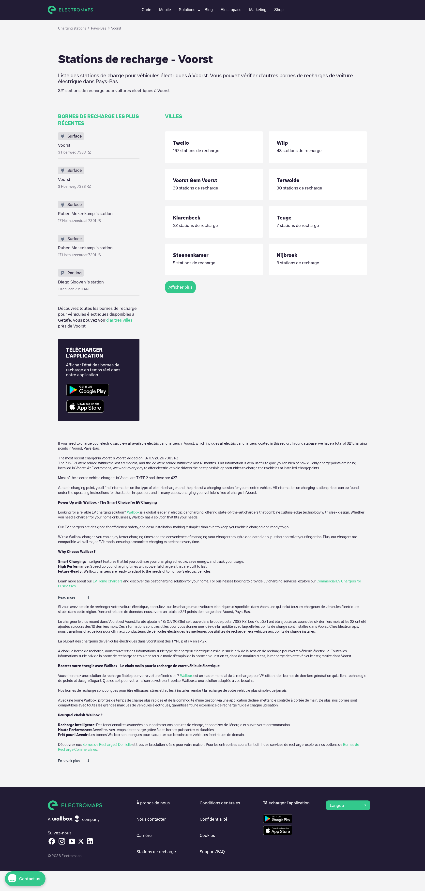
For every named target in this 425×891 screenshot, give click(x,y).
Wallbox (133, 512)
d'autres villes (119, 320)
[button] (188, 9)
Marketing (257, 10)
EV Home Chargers (107, 581)
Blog (209, 10)
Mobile (165, 10)
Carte (146, 10)
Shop (279, 10)
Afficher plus (180, 287)
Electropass (231, 10)
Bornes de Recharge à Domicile (107, 744)
